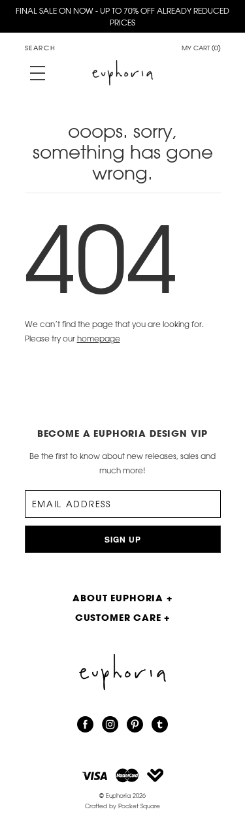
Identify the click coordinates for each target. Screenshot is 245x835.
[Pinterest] (135, 724)
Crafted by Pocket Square (122, 806)
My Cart (201, 48)
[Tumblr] (160, 724)
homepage (98, 338)
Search (40, 48)
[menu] (37, 73)
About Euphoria (122, 597)
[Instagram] (110, 724)
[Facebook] (85, 724)
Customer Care (123, 617)
